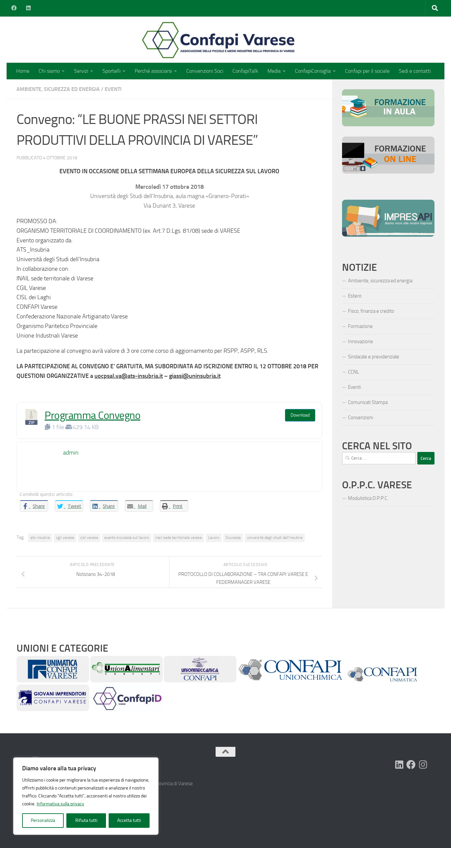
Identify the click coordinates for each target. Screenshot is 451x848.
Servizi (81, 71)
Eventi (113, 89)
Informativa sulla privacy (60, 804)
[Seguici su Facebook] (411, 764)
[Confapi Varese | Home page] (153, 40)
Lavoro (213, 537)
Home (22, 71)
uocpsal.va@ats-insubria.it (128, 376)
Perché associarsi (153, 71)
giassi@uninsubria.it (195, 376)
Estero (355, 296)
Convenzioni (360, 418)
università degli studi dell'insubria (274, 537)
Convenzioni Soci (204, 71)
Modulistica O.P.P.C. (368, 498)
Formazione (360, 326)
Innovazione (360, 341)
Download (300, 415)
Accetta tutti (129, 820)
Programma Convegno (92, 415)
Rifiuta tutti (86, 820)
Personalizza (43, 820)
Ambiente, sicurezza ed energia (58, 89)
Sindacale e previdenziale (373, 357)
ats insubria (40, 537)
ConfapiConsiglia (313, 71)
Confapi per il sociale (367, 71)
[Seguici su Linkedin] (399, 764)
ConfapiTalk (245, 71)
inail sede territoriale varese (178, 537)
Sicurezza (233, 537)
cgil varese (65, 537)
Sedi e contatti (415, 71)
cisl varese (89, 537)
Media (274, 71)
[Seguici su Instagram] (423, 764)
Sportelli (111, 71)
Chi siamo (49, 71)
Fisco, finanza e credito (371, 311)
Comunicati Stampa (368, 402)
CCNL (353, 372)
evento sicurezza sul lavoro (126, 537)
